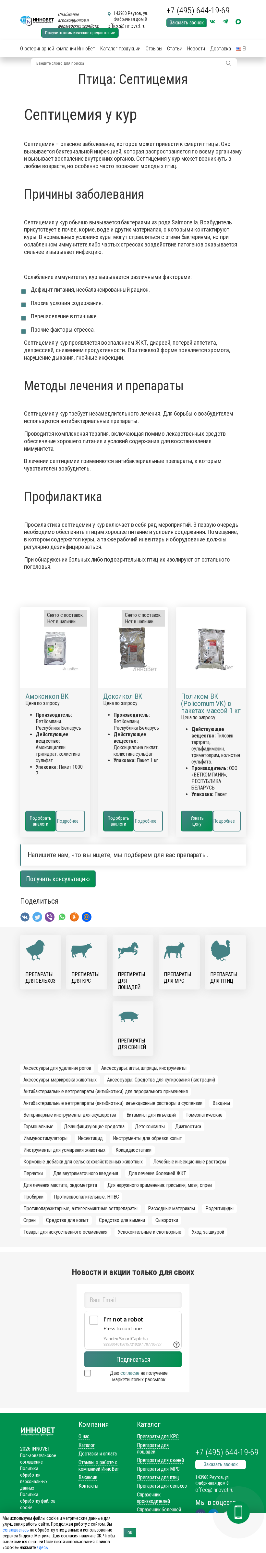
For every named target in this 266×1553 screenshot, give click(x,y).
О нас (84, 1436)
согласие (129, 1373)
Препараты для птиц (158, 1477)
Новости (196, 49)
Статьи (174, 49)
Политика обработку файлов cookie (37, 1501)
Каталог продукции (120, 49)
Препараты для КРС (158, 1436)
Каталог (87, 1445)
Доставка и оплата (98, 1454)
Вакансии (88, 1477)
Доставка (220, 49)
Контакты (88, 1486)
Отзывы (154, 49)
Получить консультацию (58, 879)
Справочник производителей (153, 1498)
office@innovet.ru (126, 25)
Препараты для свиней (160, 1460)
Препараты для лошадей (153, 1448)
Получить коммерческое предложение (80, 32)
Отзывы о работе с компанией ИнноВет (99, 1465)
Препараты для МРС (158, 1469)
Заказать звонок (187, 23)
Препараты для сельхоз (162, 1486)
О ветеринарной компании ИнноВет (57, 49)
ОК (129, 1532)
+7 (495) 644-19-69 (198, 10)
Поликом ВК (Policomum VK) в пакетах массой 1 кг (211, 703)
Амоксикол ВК (46, 696)
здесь (42, 1547)
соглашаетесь (16, 1530)
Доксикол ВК (122, 696)
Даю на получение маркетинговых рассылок (139, 1376)
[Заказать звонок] (238, 1512)
